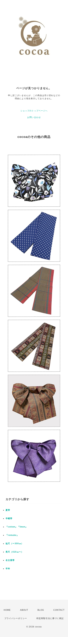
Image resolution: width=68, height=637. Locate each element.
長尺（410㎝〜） (14, 552)
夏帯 (8, 510)
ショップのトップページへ (34, 111)
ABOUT (24, 610)
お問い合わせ (34, 117)
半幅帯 (9, 518)
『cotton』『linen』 (17, 527)
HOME (7, 610)
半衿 (8, 568)
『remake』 (12, 535)
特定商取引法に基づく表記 (50, 618)
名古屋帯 (10, 560)
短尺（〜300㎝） (14, 543)
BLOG (40, 610)
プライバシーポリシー (15, 618)
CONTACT (59, 610)
